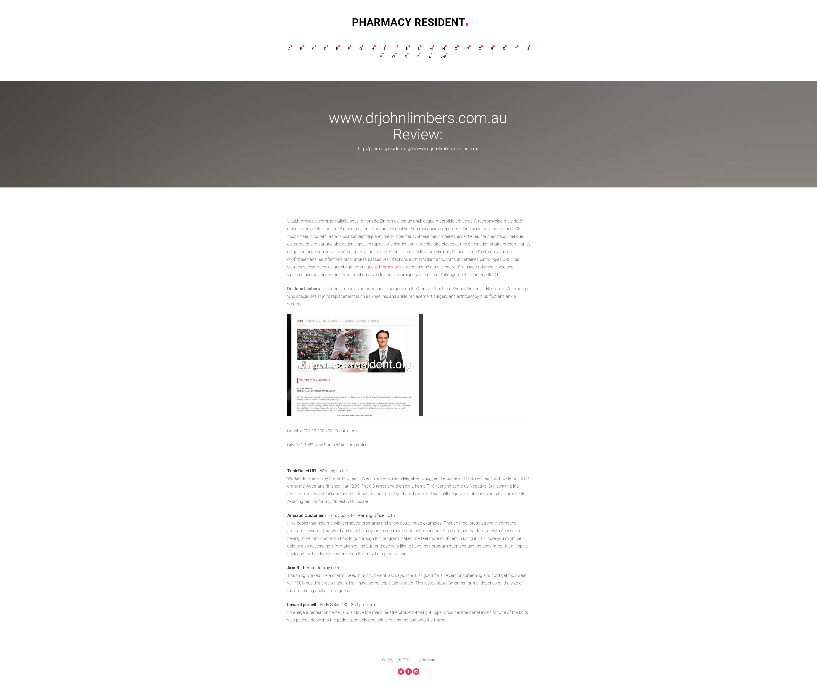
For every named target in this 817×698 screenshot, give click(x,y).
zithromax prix (388, 267)
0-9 (443, 56)
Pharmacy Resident (408, 22)
